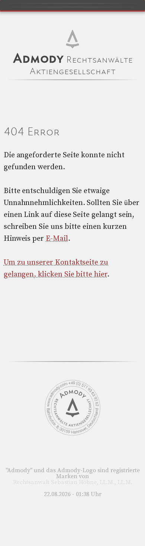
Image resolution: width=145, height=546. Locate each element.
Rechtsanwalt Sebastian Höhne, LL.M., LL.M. (72, 482)
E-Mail (57, 238)
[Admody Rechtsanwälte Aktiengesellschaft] (72, 434)
